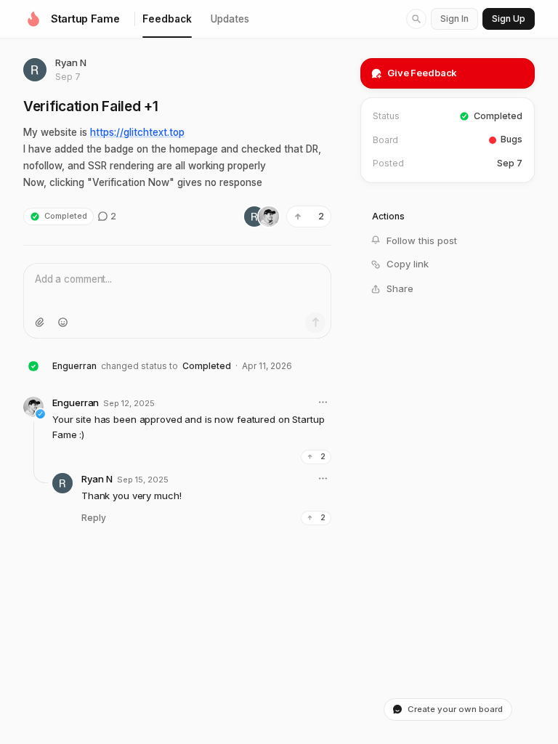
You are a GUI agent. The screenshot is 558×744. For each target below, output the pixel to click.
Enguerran (74, 365)
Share (400, 288)
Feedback (167, 19)
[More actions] (322, 402)
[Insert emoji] (62, 322)
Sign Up (508, 18)
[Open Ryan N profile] (34, 69)
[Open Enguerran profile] (33, 407)
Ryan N (70, 62)
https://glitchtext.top (137, 132)
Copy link (408, 264)
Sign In (454, 18)
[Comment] (315, 322)
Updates (230, 19)
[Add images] (39, 322)
